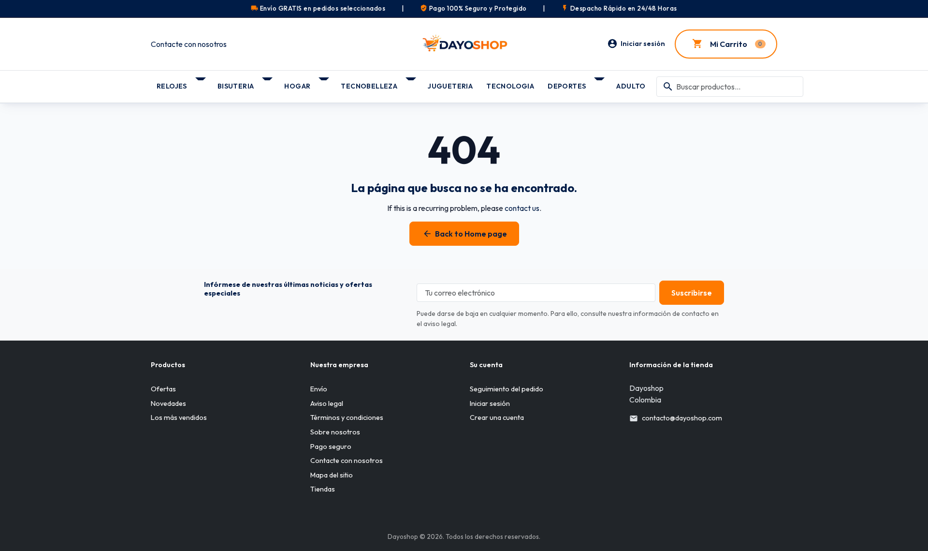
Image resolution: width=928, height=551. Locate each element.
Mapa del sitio (331, 475)
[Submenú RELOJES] (201, 82)
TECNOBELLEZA (369, 86)
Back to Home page (464, 233)
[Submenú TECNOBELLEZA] (411, 82)
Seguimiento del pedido (506, 389)
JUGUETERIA (450, 86)
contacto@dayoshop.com (682, 418)
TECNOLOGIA (510, 86)
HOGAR (297, 86)
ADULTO (630, 86)
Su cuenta (486, 364)
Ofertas (163, 389)
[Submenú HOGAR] (324, 82)
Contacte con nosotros (189, 44)
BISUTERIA (236, 86)
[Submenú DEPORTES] (600, 82)
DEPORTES (567, 86)
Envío (318, 389)
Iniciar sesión (490, 403)
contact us (522, 208)
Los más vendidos (179, 417)
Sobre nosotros (335, 432)
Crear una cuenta (497, 417)
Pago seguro (330, 446)
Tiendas (322, 489)
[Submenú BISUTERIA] (268, 82)
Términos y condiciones (346, 417)
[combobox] (729, 86)
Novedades (168, 403)
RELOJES (172, 86)
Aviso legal (326, 403)
